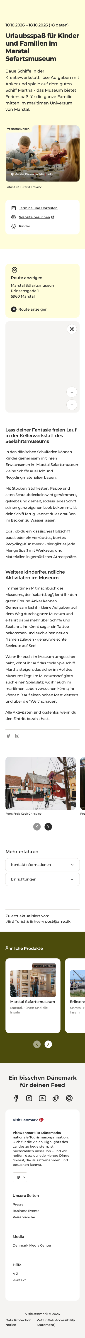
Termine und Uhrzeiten (38, 208)
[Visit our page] (29, 1098)
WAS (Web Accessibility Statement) (56, 1322)
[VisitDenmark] (28, 1120)
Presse (18, 1204)
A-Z (15, 1274)
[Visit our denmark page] (16, 1098)
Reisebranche (24, 1217)
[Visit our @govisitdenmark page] (56, 1098)
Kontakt (19, 1280)
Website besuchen (34, 217)
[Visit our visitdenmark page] (42, 1098)
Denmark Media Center (32, 1245)
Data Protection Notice (18, 1322)
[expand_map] (72, 329)
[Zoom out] (71, 404)
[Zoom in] (71, 392)
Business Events (26, 1211)
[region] (42, 367)
